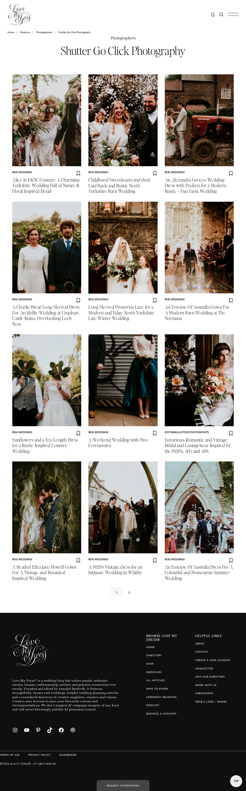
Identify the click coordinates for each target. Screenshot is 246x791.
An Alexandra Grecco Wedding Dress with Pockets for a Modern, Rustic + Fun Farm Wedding (196, 186)
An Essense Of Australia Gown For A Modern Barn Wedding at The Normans (197, 313)
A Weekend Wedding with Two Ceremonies (118, 443)
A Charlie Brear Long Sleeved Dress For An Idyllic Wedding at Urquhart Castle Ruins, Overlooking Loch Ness (46, 316)
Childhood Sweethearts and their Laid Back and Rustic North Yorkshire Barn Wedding (119, 186)
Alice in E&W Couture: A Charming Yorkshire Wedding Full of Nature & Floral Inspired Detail (46, 186)
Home (10, 32)
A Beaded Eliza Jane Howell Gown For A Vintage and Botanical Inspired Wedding (44, 573)
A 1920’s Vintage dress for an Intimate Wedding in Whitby (115, 570)
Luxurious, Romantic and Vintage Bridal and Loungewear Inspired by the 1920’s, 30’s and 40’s (198, 446)
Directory (25, 32)
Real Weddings (22, 172)
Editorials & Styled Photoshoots (187, 432)
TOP (236, 781)
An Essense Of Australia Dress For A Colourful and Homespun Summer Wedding (199, 573)
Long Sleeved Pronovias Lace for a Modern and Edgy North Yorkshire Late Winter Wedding (121, 313)
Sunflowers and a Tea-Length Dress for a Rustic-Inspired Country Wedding (45, 446)
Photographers (44, 32)
